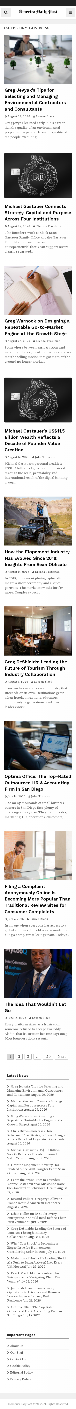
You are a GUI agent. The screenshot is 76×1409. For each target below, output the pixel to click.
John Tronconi (45, 457)
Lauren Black (45, 116)
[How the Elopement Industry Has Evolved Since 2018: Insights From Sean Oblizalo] (38, 544)
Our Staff (16, 1352)
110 (48, 1057)
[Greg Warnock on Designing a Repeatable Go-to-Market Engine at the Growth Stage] (38, 313)
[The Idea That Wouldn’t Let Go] (38, 997)
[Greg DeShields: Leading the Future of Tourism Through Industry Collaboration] (38, 654)
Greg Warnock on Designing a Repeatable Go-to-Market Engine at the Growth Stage (37, 327)
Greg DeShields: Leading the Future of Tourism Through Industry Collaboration (36, 668)
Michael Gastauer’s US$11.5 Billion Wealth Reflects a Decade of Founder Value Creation (33, 1154)
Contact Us (18, 1359)
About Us (16, 1346)
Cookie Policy (20, 1366)
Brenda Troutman (48, 341)
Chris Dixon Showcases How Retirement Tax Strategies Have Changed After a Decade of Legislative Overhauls (36, 1135)
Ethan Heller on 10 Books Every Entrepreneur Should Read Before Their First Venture (36, 1218)
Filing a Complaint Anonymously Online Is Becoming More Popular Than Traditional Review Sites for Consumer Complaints (38, 899)
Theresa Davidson (48, 226)
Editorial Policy (21, 1372)
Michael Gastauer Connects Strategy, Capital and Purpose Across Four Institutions (38, 213)
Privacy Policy (20, 1379)
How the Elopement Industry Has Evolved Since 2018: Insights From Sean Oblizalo (37, 558)
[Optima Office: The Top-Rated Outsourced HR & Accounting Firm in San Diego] (38, 769)
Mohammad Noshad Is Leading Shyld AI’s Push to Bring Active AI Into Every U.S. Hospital (36, 1262)
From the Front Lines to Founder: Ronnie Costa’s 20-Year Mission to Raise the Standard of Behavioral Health (36, 1184)
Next (62, 1057)
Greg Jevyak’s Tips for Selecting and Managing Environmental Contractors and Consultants (35, 1090)
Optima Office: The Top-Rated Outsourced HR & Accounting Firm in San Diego (38, 783)
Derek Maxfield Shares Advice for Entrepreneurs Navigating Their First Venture (34, 1277)
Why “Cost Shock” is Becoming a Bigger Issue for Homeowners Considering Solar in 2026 (32, 1248)
